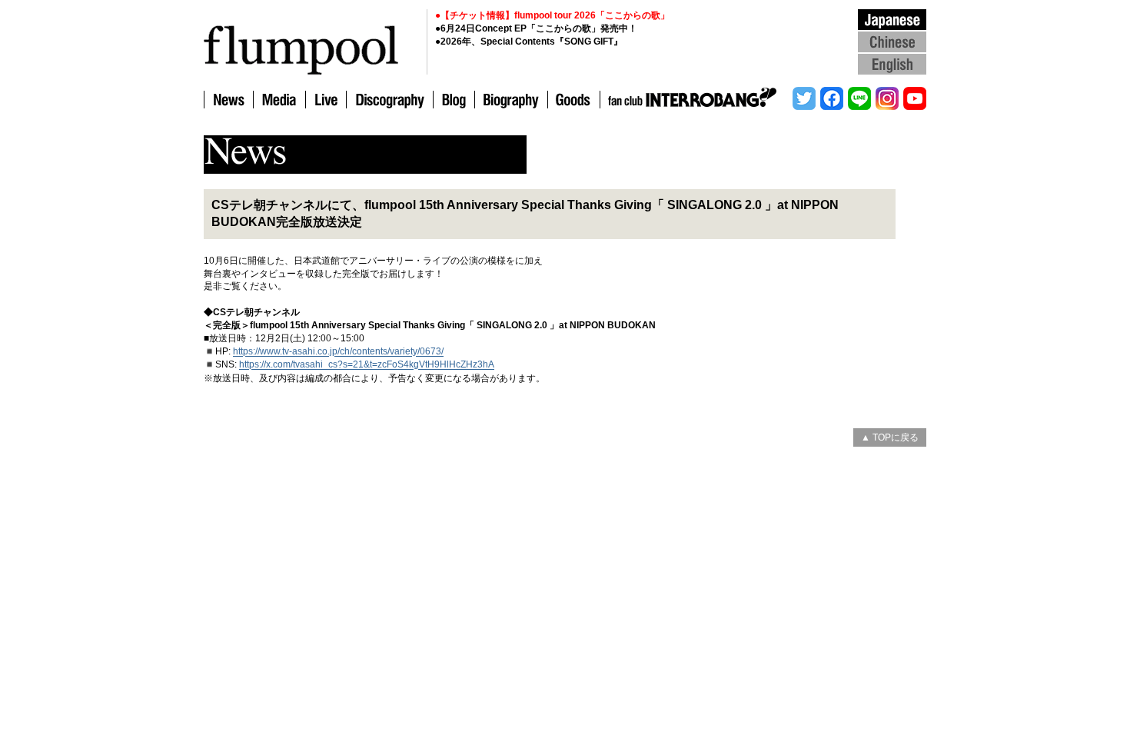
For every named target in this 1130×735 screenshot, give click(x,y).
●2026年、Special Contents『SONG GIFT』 (529, 41)
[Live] (325, 100)
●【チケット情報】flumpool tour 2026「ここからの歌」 (552, 15)
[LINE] (859, 100)
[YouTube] (913, 100)
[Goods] (573, 100)
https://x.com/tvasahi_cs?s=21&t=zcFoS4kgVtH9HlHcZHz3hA (366, 365)
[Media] (279, 100)
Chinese (892, 41)
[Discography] (389, 100)
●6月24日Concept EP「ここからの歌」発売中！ (536, 28)
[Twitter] (804, 100)
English (892, 63)
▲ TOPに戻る (890, 437)
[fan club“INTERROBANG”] (695, 100)
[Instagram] (887, 100)
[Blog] (453, 100)
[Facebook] (832, 100)
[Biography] (510, 100)
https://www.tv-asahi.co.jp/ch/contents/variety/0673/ (338, 352)
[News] (228, 100)
